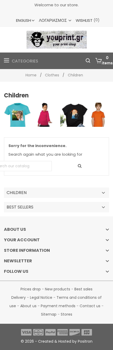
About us (29, 306)
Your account (22, 240)
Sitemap (49, 314)
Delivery (19, 297)
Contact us (90, 306)
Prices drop (31, 289)
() (88, 20)
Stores (66, 314)
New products (58, 289)
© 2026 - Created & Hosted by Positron (57, 341)
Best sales (83, 289)
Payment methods (58, 306)
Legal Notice (41, 297)
